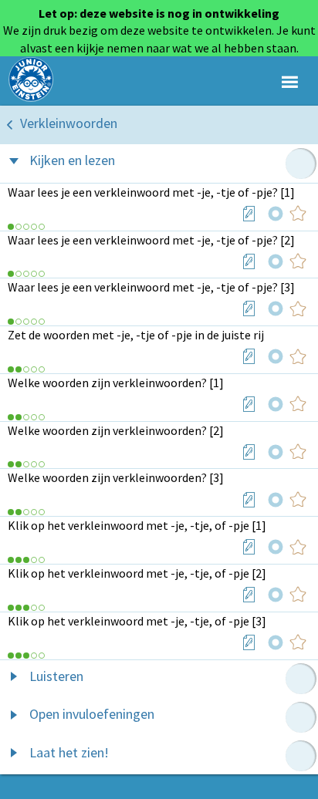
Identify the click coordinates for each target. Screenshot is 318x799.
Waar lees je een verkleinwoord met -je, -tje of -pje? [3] (151, 287)
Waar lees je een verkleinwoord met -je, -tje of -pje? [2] (151, 240)
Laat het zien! (69, 752)
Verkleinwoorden (68, 123)
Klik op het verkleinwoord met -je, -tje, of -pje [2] (137, 573)
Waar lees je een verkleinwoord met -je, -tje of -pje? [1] (151, 192)
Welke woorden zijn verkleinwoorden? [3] (116, 477)
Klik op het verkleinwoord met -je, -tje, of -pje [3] (137, 621)
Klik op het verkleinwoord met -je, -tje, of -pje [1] (137, 525)
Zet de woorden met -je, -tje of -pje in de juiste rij (136, 334)
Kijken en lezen (72, 160)
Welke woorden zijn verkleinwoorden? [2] (116, 430)
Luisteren (56, 676)
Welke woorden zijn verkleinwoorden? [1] (116, 382)
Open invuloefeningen (91, 714)
